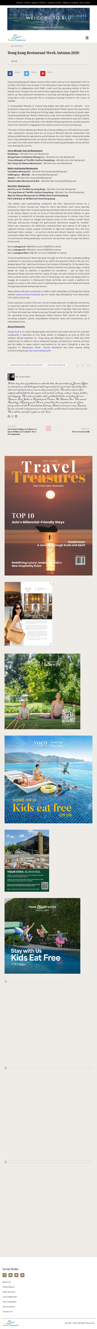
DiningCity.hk (13, 332)
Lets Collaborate (10, 1297)
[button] (87, 37)
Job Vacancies (9, 1307)
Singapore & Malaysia (38, 3)
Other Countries (84, 3)
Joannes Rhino (25, 377)
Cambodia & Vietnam (54, 3)
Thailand (27, 3)
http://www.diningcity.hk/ (39, 350)
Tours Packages (9, 1302)
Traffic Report (9, 1287)
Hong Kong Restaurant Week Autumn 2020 (26, 365)
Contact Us (7, 1311)
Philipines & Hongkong (70, 3)
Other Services (9, 1292)
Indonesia (19, 3)
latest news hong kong (56, 365)
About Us (7, 1282)
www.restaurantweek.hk (28, 294)
